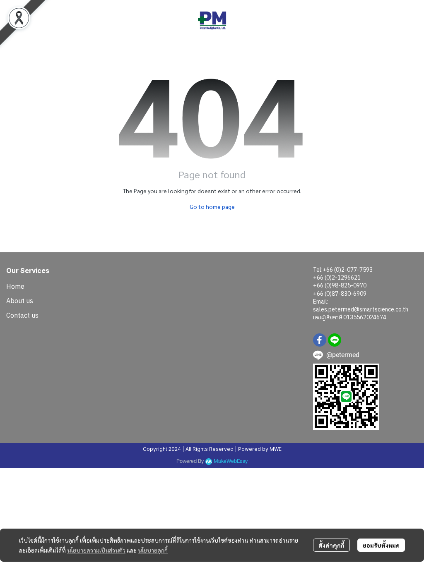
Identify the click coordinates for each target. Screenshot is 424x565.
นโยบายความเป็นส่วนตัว (96, 550)
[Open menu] (12, 20)
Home (15, 286)
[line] (334, 340)
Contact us (22, 315)
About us (19, 301)
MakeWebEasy (231, 461)
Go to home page (212, 206)
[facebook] (319, 340)
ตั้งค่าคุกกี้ (331, 545)
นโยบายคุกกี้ (153, 550)
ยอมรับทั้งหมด (381, 545)
